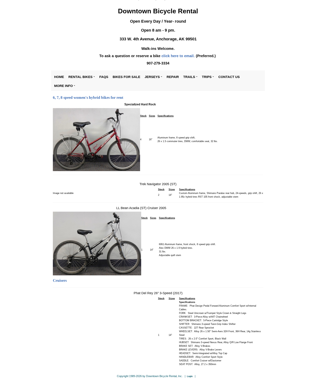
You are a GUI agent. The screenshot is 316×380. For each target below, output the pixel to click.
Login (190, 376)
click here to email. (178, 56)
